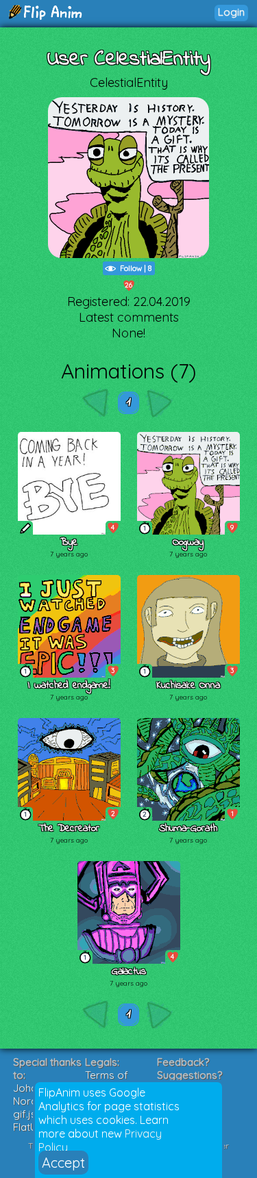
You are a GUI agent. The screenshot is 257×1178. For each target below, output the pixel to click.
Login (231, 11)
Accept (63, 1162)
